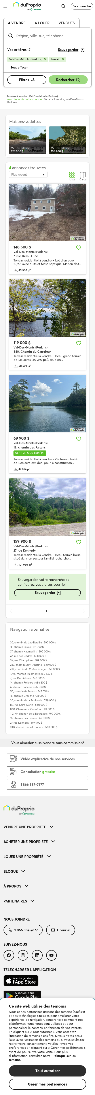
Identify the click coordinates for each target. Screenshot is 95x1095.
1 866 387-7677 (26, 930)
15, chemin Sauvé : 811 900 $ (27, 646)
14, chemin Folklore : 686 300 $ (28, 682)
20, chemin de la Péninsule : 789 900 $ (33, 700)
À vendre (17, 23)
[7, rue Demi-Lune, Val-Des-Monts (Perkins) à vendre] (47, 212)
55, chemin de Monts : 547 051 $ (29, 691)
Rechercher (65, 80)
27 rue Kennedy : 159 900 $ (26, 722)
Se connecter (82, 6)
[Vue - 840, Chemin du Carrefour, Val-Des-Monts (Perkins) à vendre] (47, 308)
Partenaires (15, 901)
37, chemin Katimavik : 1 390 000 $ (30, 651)
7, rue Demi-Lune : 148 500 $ (27, 678)
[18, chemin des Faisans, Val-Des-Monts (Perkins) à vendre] (47, 403)
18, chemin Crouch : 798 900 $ (28, 695)
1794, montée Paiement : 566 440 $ (31, 673)
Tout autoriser (47, 1070)
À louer (42, 23)
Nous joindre (17, 919)
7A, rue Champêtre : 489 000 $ (28, 660)
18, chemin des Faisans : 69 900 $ (30, 718)
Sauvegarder (45, 592)
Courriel (63, 930)
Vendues (67, 23)
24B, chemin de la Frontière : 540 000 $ (33, 727)
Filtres (24, 80)
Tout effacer (19, 67)
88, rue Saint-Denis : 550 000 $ (28, 704)
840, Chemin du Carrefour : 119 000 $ (32, 709)
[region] (47, 1046)
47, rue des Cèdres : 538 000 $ (28, 656)
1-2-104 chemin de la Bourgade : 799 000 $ (35, 713)
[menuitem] (47, 827)
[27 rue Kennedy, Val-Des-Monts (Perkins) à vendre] (47, 507)
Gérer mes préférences (47, 1084)
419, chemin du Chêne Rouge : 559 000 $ (35, 669)
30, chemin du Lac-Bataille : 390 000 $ (33, 642)
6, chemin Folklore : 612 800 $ (28, 687)
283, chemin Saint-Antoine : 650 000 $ (33, 664)
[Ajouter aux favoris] (79, 247)
